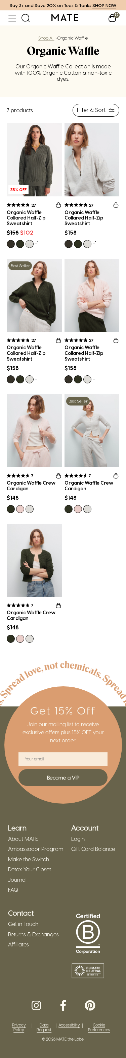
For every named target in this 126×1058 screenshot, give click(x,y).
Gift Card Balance (93, 849)
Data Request (44, 1027)
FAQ (13, 890)
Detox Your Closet (29, 869)
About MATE (23, 839)
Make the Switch (28, 859)
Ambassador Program (35, 849)
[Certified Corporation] (88, 934)
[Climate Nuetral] (88, 971)
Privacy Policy (19, 1027)
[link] (64, 18)
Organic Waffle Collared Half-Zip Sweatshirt (26, 218)
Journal (17, 880)
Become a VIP (63, 777)
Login (78, 839)
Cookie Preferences (99, 1027)
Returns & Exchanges (33, 934)
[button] (12, 18)
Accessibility (69, 1025)
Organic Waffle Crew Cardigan (31, 485)
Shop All (46, 37)
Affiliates (18, 944)
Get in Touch (23, 924)
